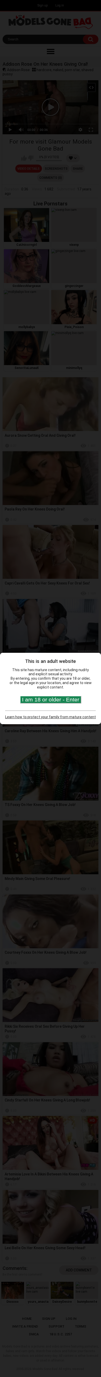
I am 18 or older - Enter (50, 699)
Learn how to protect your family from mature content (50, 717)
